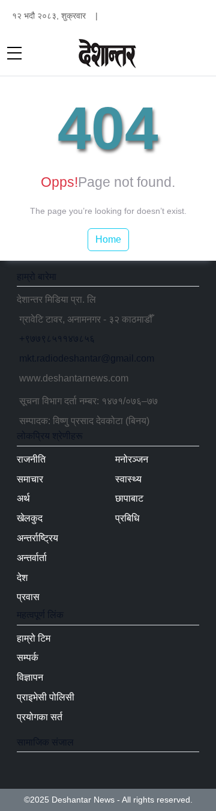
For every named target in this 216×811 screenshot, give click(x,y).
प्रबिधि (127, 518)
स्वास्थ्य (128, 479)
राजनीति (31, 459)
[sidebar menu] (14, 54)
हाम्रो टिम (33, 638)
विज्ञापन (30, 677)
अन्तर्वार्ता (32, 558)
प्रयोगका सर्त (39, 717)
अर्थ (23, 498)
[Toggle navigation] (201, 54)
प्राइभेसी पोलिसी (45, 697)
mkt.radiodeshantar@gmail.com (86, 358)
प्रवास (28, 597)
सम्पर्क (27, 657)
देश (22, 578)
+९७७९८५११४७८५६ (57, 338)
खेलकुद (30, 518)
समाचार (30, 479)
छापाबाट (129, 498)
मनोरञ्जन (131, 459)
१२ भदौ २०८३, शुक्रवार (49, 15)
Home (108, 239)
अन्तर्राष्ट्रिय (37, 538)
